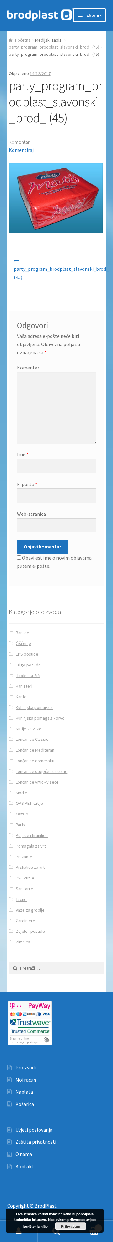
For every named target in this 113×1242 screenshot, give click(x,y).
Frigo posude (28, 665)
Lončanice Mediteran (35, 750)
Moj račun (25, 1080)
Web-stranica (31, 514)
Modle (21, 793)
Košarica (24, 1104)
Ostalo (22, 814)
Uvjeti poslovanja (33, 1130)
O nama (23, 1154)
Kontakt (24, 1166)
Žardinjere (25, 921)
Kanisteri (24, 686)
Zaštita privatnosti (35, 1142)
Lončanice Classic (32, 739)
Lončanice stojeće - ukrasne (41, 771)
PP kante (24, 857)
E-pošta (27, 484)
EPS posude (27, 654)
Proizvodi (25, 1067)
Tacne (21, 899)
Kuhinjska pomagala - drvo (40, 718)
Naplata (24, 1091)
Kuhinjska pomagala (34, 707)
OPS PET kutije (29, 803)
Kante (21, 696)
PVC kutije (25, 878)
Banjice (22, 633)
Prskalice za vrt (30, 867)
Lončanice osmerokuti (36, 760)
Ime (23, 454)
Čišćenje (23, 643)
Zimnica (23, 942)
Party (20, 824)
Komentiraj (21, 150)
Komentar (28, 367)
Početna (22, 40)
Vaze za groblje (30, 910)
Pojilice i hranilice (32, 835)
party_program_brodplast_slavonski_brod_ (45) (54, 47)
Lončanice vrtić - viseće (37, 782)
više (44, 1226)
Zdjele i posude (30, 931)
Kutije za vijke (28, 729)
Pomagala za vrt (31, 846)
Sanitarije (24, 888)
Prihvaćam (70, 1226)
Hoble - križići (28, 675)
